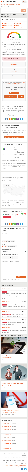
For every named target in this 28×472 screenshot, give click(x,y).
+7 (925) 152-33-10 (6, 301)
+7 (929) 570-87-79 (6, 426)
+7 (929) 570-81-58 (6, 440)
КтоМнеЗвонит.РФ (9, 1)
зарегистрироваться (17, 83)
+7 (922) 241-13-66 (6, 319)
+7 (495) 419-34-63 (6, 288)
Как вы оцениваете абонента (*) (10, 254)
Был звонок (15, 93)
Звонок (5, 241)
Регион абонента (7, 25)
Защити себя (19, 28)
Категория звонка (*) (7, 249)
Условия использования (20, 465)
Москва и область (14, 71)
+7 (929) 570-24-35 (6, 423)
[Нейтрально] (10, 257)
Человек (5, 246)
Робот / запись (12, 246)
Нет (22, 96)
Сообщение (12, 241)
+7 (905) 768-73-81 (6, 311)
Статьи (6, 465)
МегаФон (14, 64)
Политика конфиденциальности (19, 467)
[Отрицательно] (15, 257)
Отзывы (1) (18, 25)
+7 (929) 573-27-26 (6, 443)
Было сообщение (11, 96)
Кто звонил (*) (5, 244)
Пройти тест (6, 23)
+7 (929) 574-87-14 (6, 446)
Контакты (11, 465)
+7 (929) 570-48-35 (6, 429)
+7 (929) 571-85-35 (6, 448)
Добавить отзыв (7, 28)
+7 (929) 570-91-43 (6, 434)
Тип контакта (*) (6, 239)
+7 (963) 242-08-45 (6, 327)
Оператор (18, 23)
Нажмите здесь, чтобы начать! (14, 137)
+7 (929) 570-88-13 (6, 432)
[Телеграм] (25, 469)
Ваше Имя (4, 233)
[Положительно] (4, 257)
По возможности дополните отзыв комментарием (10, 261)
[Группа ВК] (22, 469)
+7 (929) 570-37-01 (6, 437)
